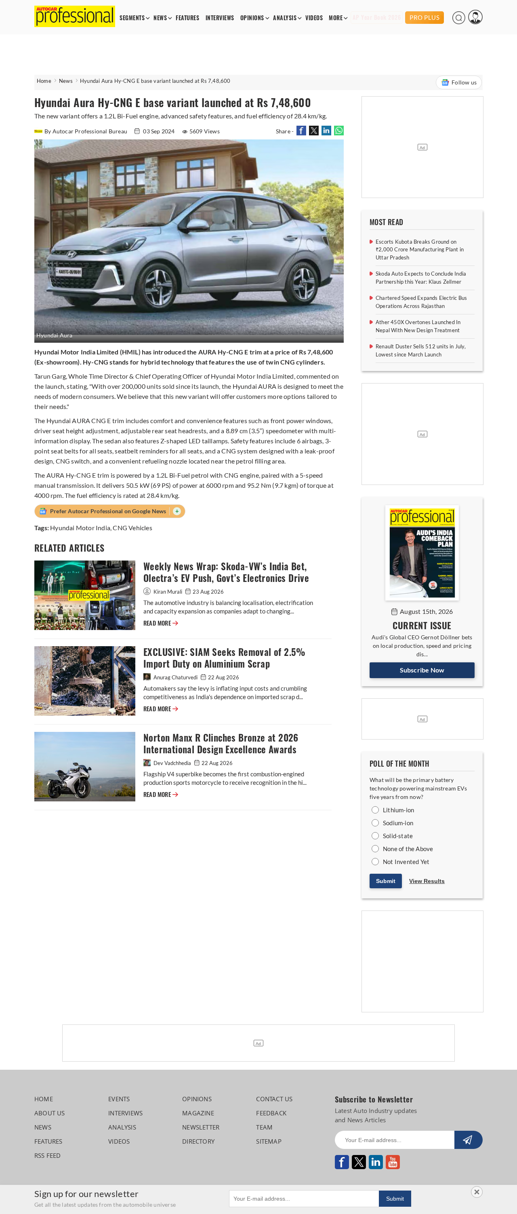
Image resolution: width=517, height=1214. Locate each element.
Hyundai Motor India (80, 527)
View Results (427, 881)
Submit (385, 881)
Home (44, 81)
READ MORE (160, 623)
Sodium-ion (398, 822)
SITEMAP (268, 1141)
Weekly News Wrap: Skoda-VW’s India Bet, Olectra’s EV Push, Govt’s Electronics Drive (226, 572)
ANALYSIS (284, 18)
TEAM (264, 1127)
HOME (43, 1099)
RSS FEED (47, 1155)
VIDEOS (314, 18)
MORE (336, 18)
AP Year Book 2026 (377, 17)
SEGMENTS (132, 18)
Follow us (464, 82)
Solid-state (398, 835)
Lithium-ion (398, 810)
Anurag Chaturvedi (175, 677)
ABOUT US (49, 1113)
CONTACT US (274, 1099)
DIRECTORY (198, 1141)
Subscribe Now (422, 670)
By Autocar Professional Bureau (86, 131)
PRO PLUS (424, 17)
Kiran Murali (167, 591)
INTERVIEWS (220, 18)
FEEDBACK (271, 1113)
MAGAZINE (198, 1113)
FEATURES (187, 18)
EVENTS (119, 1099)
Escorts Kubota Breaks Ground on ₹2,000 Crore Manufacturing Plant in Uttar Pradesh (420, 249)
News (66, 81)
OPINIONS (252, 18)
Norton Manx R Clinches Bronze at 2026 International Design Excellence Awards (220, 743)
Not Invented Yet (406, 861)
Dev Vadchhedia (172, 763)
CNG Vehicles (132, 527)
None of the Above (408, 848)
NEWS (160, 18)
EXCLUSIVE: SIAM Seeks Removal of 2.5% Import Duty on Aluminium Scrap (224, 658)
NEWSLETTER (200, 1127)
